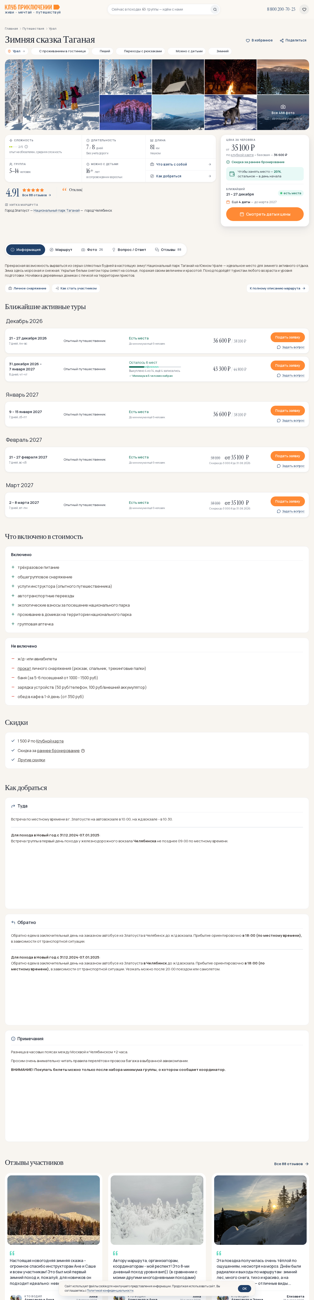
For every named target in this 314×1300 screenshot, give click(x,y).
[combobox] (161, 9)
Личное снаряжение (30, 288)
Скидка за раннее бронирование (258, 162)
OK (244, 1288)
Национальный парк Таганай (57, 210)
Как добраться (168, 176)
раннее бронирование (58, 750)
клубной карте (242, 155)
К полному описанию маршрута (275, 288)
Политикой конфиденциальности (110, 1290)
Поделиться (296, 40)
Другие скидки (31, 760)
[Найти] (214, 9)
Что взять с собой (171, 164)
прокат (24, 668)
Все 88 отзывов (34, 195)
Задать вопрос (293, 347)
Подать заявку (287, 337)
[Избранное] (304, 9)
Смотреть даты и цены (268, 214)
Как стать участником (79, 288)
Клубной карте (50, 741)
